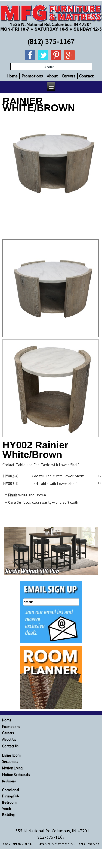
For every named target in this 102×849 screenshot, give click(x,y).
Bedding (8, 814)
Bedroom (9, 802)
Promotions (32, 76)
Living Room (11, 755)
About (52, 76)
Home (12, 76)
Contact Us (10, 746)
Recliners (9, 781)
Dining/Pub (10, 796)
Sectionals (10, 761)
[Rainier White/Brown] (51, 162)
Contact (86, 76)
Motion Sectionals (16, 774)
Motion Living (12, 768)
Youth (6, 808)
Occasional (10, 790)
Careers (68, 76)
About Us (9, 739)
